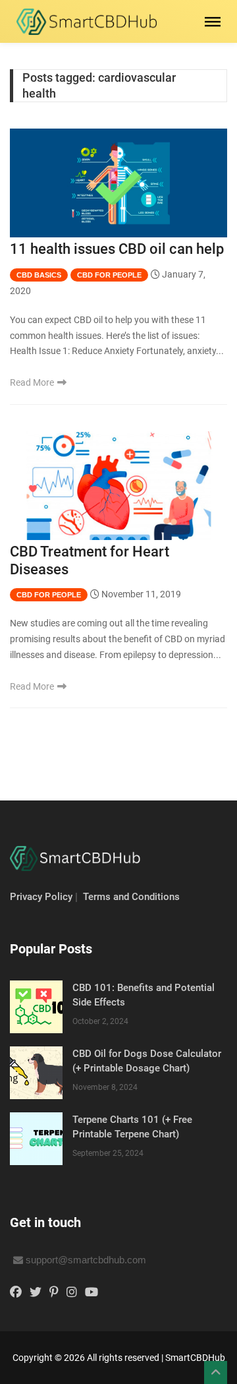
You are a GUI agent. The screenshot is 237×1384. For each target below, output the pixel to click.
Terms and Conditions (131, 897)
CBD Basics (38, 275)
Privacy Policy (41, 897)
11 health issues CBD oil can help (117, 249)
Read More (33, 382)
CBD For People (109, 275)
